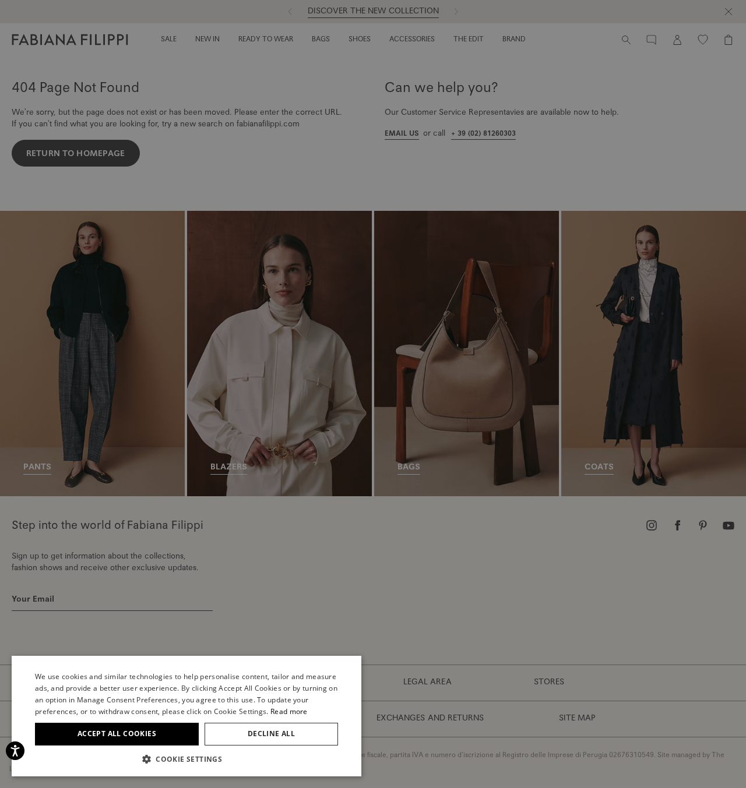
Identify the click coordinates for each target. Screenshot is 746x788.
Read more (289, 711)
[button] (186, 759)
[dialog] (373, 394)
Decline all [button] (271, 733)
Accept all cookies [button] (117, 733)
